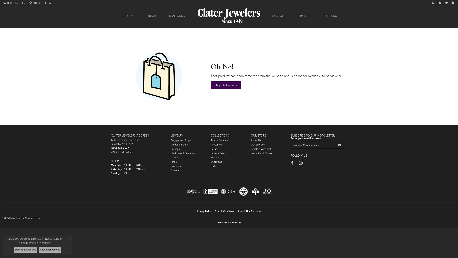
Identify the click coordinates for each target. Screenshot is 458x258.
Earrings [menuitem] (175, 148)
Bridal (152, 16)
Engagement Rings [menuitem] (181, 140)
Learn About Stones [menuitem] (261, 153)
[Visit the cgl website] (243, 191)
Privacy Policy (204, 211)
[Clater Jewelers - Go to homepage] (229, 15)
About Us (330, 16)
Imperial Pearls (218, 153)
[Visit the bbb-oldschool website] (255, 191)
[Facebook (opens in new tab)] (292, 163)
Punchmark (235, 223)
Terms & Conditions (224, 211)
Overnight (216, 161)
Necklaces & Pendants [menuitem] (183, 153)
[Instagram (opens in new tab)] (300, 163)
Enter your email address (306, 138)
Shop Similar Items (226, 85)
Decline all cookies (25, 249)
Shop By (128, 16)
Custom (278, 16)
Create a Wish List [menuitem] (261, 148)
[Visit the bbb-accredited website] (210, 191)
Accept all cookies (50, 249)
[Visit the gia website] (228, 191)
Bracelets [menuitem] (176, 166)
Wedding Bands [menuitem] (179, 144)
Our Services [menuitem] (258, 144)
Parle (213, 166)
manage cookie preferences (35, 242)
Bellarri (214, 148)
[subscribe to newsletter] (339, 145)
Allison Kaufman (219, 140)
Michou (215, 157)
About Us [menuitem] (256, 140)
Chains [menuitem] (174, 157)
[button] (433, 3)
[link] (15, 3)
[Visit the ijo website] (193, 191)
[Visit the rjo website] (267, 191)
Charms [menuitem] (175, 170)
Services (304, 16)
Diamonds (177, 16)
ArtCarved (216, 144)
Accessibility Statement (249, 211)
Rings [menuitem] (174, 161)
